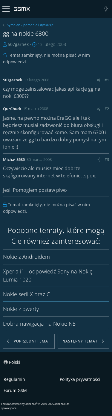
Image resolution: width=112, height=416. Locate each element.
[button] (6, 9)
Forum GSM (15, 390)
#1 (107, 80)
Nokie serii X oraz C (26, 294)
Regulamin (14, 379)
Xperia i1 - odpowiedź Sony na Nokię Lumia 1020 (48, 275)
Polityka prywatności (80, 379)
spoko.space (8, 408)
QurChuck (12, 108)
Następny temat (80, 341)
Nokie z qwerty (21, 308)
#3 (107, 159)
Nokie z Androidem (26, 256)
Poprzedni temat (32, 341)
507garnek (18, 44)
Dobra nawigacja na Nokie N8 (39, 323)
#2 (107, 108)
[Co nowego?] (106, 9)
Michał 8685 (14, 159)
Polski (14, 362)
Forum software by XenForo (35, 404)
